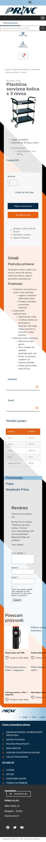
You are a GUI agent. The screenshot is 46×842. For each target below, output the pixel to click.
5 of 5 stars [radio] (27, 547)
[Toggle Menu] (43, 18)
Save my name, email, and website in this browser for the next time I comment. (22, 592)
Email (15, 577)
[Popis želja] (23, 33)
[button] (30, 2)
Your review (18, 553)
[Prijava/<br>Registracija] (23, 43)
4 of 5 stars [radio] (24, 547)
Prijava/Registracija (23, 46)
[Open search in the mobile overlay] (23, 28)
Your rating (18, 545)
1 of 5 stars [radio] (13, 547)
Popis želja (23, 35)
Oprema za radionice (21, 69)
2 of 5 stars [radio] (16, 547)
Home (7, 69)
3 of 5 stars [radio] (20, 547)
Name (15, 568)
